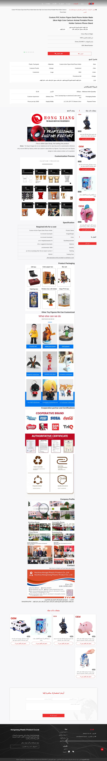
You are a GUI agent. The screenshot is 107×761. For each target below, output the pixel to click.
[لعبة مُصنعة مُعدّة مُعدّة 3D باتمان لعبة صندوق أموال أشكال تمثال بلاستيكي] (63, 626)
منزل (82, 3)
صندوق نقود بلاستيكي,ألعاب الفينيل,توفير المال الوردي (56, 599)
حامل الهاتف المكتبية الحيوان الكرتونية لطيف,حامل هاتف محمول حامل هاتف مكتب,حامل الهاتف (53, 601)
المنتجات (75, 3)
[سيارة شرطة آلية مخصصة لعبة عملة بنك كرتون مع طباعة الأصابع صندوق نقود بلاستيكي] (20, 626)
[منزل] (91, 3)
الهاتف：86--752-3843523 (89, 733)
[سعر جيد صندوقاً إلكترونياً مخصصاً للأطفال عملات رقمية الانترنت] (87, 183)
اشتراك (34, 746)
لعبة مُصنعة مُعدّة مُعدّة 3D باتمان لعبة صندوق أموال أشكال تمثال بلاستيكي (63, 639)
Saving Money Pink (26, 601)
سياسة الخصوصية (85, 759)
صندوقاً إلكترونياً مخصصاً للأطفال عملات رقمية (41, 639)
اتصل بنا (61, 3)
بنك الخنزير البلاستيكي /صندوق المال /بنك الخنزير (77, 11)
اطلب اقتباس (59, 53)
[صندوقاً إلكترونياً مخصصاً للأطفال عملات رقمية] (41, 626)
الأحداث (54, 3)
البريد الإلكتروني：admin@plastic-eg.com (85, 736)
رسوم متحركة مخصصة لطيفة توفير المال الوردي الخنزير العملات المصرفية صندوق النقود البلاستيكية (85, 639)
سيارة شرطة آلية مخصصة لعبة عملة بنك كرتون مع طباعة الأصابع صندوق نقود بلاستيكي (87, 166)
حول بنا (68, 3)
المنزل (94, 9)
